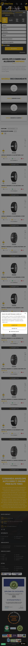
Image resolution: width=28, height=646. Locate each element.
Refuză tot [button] (14, 328)
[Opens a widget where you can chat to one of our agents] (23, 643)
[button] (14, 331)
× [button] (25, 313)
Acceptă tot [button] (14, 325)
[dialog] (14, 323)
